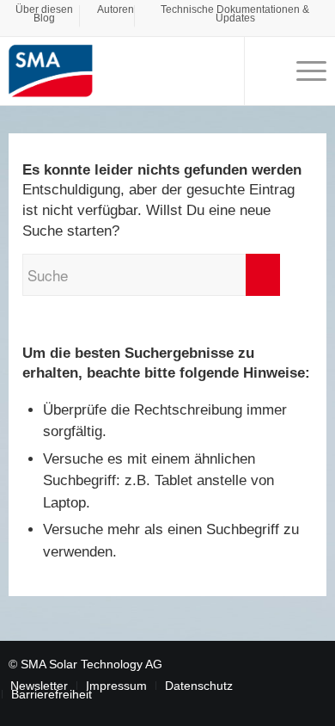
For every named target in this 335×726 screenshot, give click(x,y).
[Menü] (302, 70)
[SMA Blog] (136, 70)
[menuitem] (45, 16)
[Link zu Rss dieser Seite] (313, 662)
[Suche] (265, 70)
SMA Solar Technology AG (91, 664)
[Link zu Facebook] (262, 662)
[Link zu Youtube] (288, 662)
